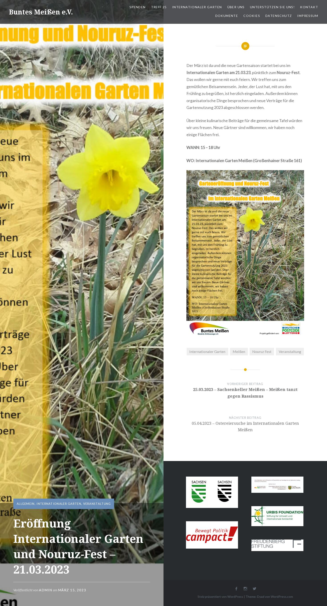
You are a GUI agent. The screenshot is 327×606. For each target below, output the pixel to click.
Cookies (251, 16)
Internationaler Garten (197, 7)
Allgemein (26, 503)
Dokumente (226, 16)
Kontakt (309, 7)
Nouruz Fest (261, 351)
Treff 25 (159, 7)
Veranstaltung (97, 503)
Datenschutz (278, 16)
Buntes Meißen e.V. (41, 11)
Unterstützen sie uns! (272, 7)
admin (45, 590)
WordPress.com (282, 596)
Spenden (137, 7)
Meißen (239, 351)
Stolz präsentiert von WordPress (220, 596)
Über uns (236, 7)
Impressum (307, 16)
